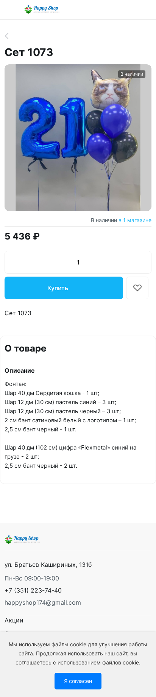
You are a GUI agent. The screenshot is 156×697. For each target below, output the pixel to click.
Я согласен (78, 681)
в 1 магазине (135, 220)
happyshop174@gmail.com (43, 602)
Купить (57, 288)
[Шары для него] (11, 36)
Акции (14, 620)
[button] (33, 590)
